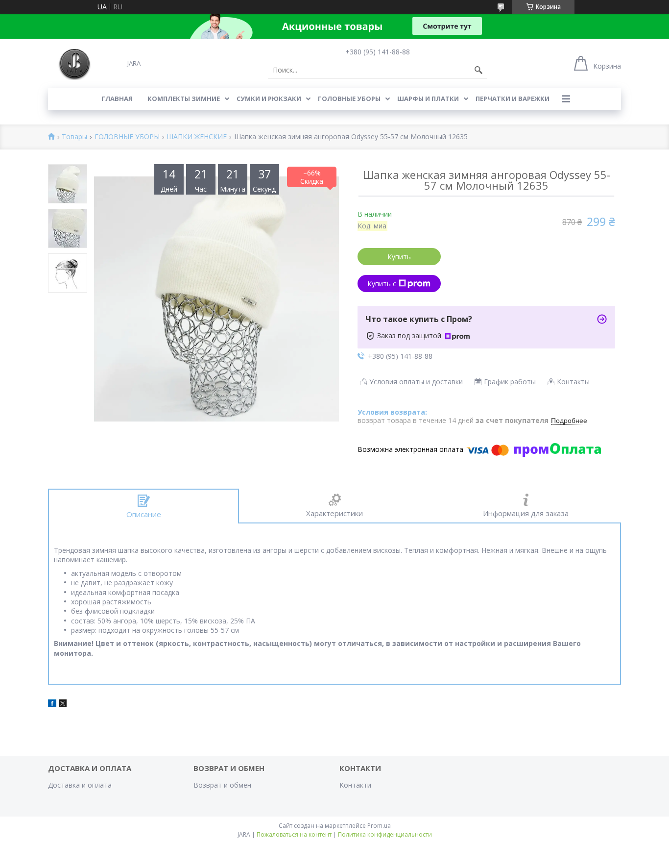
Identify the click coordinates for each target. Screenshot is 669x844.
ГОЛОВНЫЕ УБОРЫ (349, 98)
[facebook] (52, 704)
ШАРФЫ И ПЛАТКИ (428, 98)
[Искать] (478, 70)
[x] (63, 704)
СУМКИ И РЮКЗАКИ (269, 98)
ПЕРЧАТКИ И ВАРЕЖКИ (513, 98)
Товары (74, 137)
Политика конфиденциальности (385, 834)
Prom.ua (379, 825)
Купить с (381, 283)
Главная (117, 98)
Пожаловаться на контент (294, 834)
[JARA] (73, 63)
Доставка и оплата (80, 785)
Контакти (355, 785)
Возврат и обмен (222, 785)
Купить (399, 256)
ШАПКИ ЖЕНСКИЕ (197, 137)
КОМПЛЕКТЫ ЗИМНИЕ (183, 98)
